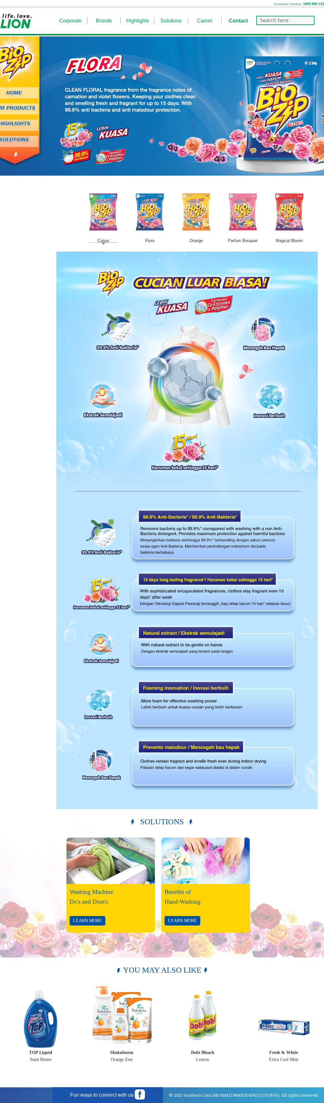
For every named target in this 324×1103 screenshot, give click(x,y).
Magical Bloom (289, 240)
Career (204, 20)
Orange (196, 240)
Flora (149, 240)
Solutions (171, 20)
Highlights (137, 20)
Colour (103, 240)
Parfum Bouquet (243, 240)
